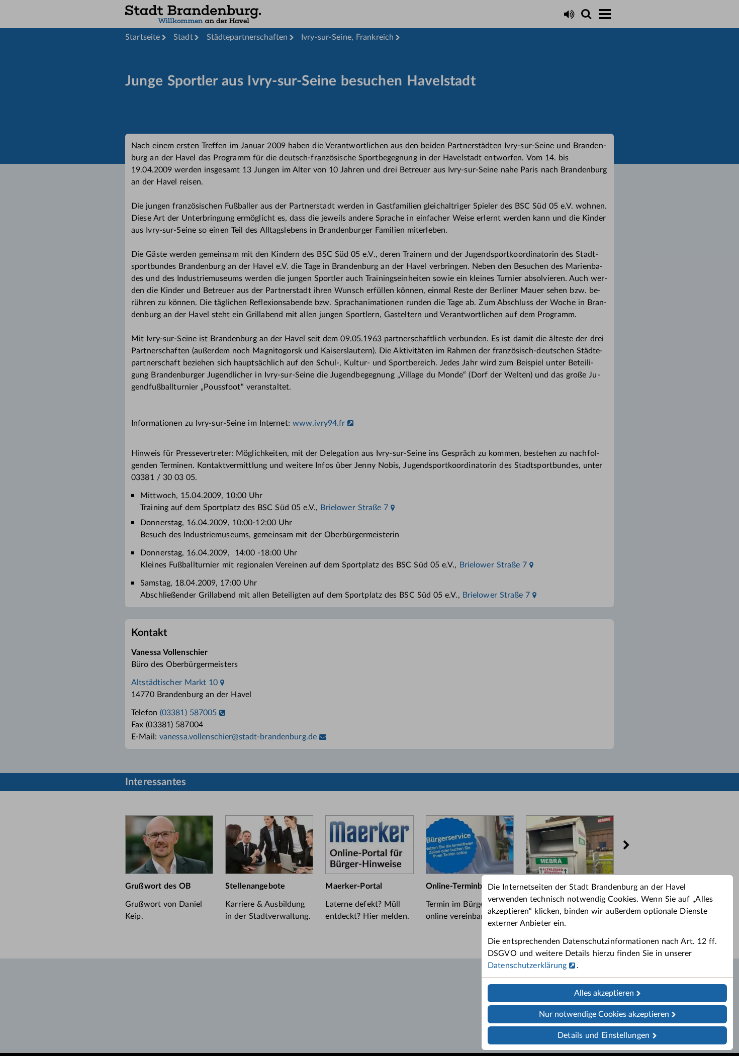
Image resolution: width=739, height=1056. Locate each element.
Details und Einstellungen (604, 1035)
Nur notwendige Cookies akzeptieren (604, 1014)
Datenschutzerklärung (527, 966)
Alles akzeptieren (604, 993)
